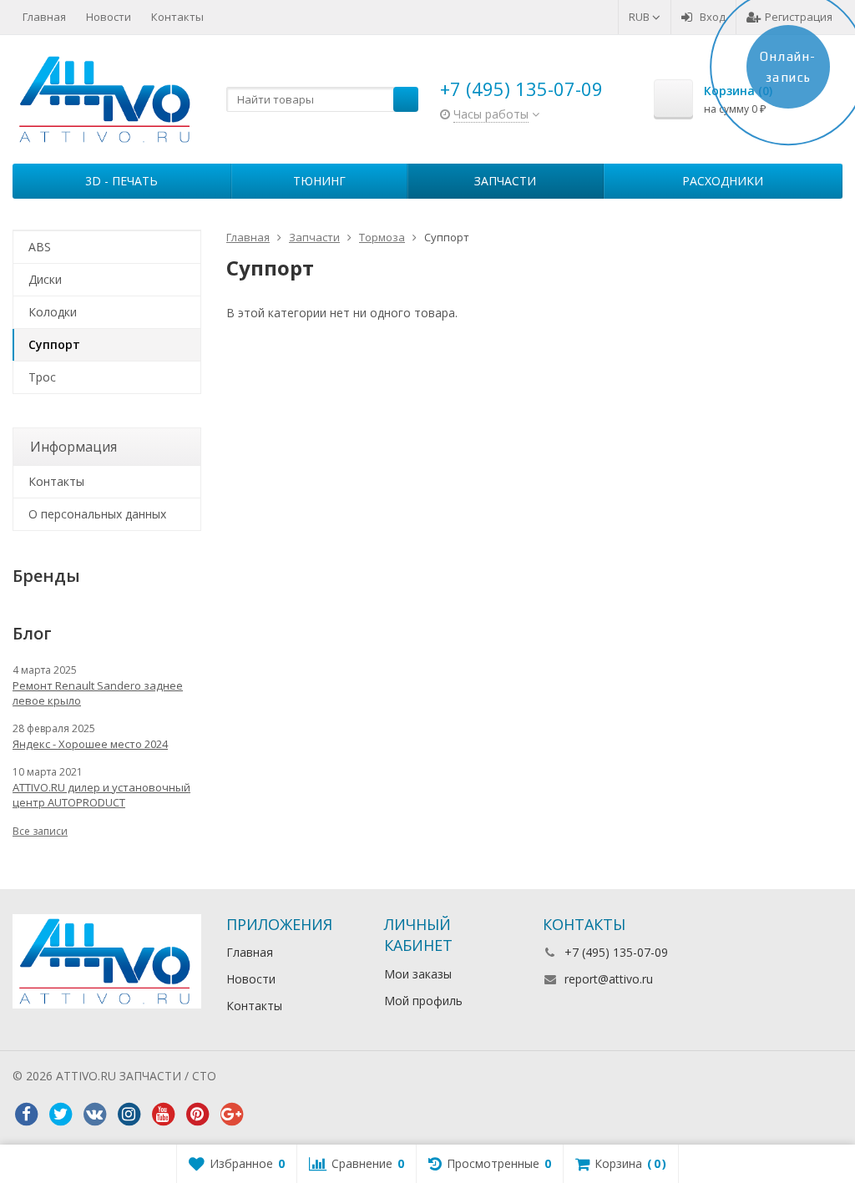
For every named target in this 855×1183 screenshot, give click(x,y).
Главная (44, 16)
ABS (39, 247)
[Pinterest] (197, 1114)
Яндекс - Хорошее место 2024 (90, 743)
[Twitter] (60, 1114)
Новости (108, 16)
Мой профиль (423, 1001)
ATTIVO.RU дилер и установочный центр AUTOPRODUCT (101, 795)
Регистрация (798, 16)
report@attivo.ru (608, 979)
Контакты (177, 16)
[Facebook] (26, 1114)
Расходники (722, 181)
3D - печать (121, 181)
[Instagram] (128, 1114)
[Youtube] (162, 1114)
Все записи (40, 831)
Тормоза (382, 237)
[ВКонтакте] (94, 1114)
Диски (45, 279)
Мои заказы (418, 974)
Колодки (52, 312)
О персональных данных (97, 514)
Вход (713, 16)
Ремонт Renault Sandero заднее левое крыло (98, 693)
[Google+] (231, 1114)
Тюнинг (319, 181)
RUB (640, 16)
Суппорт (54, 344)
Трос (42, 377)
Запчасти (505, 181)
